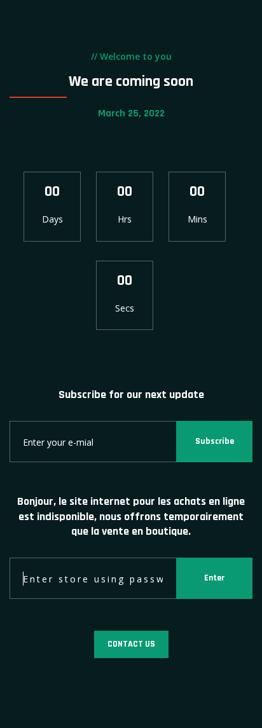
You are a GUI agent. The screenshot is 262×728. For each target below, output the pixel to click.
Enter (214, 578)
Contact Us (131, 644)
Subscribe (214, 441)
